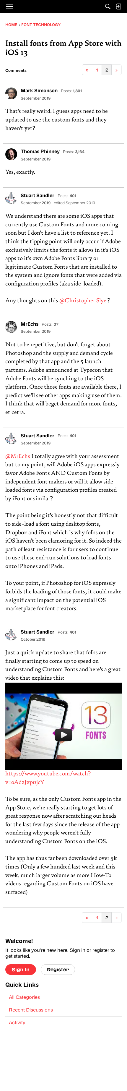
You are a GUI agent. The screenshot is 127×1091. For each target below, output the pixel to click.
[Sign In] (118, 6)
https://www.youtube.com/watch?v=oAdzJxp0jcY (48, 778)
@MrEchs (17, 457)
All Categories (24, 997)
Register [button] (58, 969)
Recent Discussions (31, 1010)
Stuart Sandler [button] (37, 196)
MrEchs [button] (29, 324)
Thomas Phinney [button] (40, 152)
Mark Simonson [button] (39, 91)
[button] (11, 93)
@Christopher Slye (82, 301)
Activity (17, 1023)
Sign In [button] (21, 969)
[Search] (107, 6)
